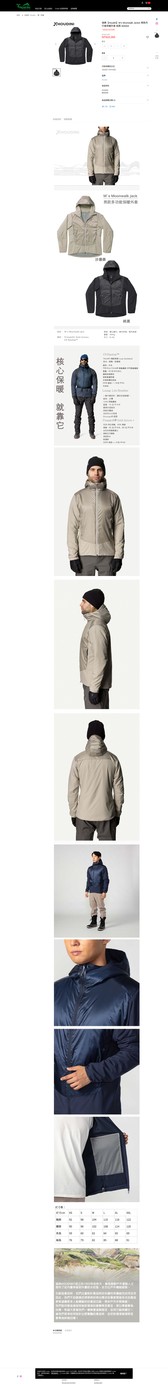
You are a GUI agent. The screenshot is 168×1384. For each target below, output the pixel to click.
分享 (106, 106)
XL (124, 46)
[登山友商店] (24, 6)
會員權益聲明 (98, 1383)
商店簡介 (64, 1380)
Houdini (104, 80)
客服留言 (97, 1380)
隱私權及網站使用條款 (69, 1383)
